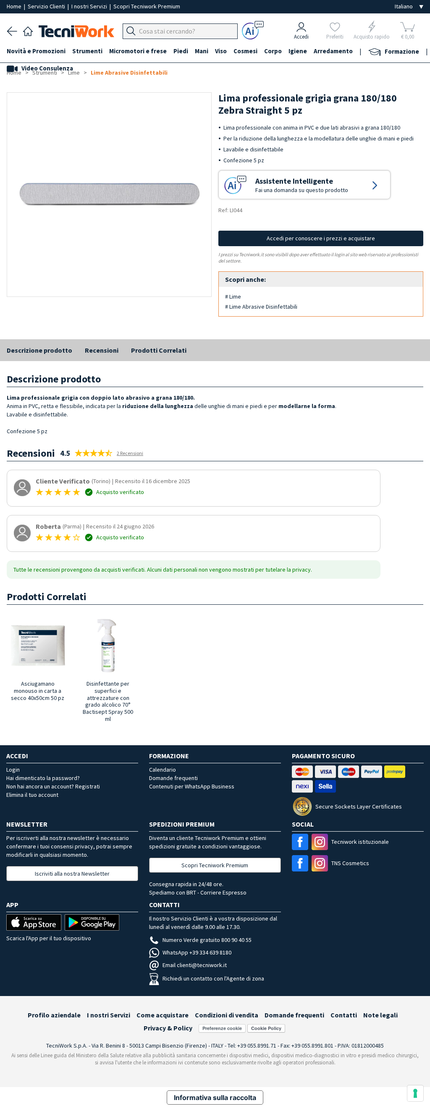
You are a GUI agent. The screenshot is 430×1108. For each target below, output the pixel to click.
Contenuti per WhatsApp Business (191, 786)
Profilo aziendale (54, 1015)
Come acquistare (162, 1015)
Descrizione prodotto (39, 350)
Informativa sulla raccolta (215, 1097)
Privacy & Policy (168, 1028)
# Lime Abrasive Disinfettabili (261, 306)
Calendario (162, 769)
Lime (74, 72)
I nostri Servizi (89, 6)
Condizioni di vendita (226, 1015)
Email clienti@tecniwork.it (195, 965)
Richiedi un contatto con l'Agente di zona (213, 978)
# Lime (233, 296)
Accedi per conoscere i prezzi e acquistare (321, 238)
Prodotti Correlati (158, 350)
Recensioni (101, 350)
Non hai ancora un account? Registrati (53, 786)
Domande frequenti (173, 778)
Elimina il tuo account (32, 794)
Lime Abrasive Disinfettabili (129, 72)
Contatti (343, 1015)
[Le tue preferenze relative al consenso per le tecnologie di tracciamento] (415, 1093)
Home (15, 6)
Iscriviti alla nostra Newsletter (72, 873)
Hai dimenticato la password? (43, 778)
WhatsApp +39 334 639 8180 (197, 952)
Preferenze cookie (222, 1028)
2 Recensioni (130, 453)
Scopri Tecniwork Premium (146, 6)
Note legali (380, 1015)
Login (13, 769)
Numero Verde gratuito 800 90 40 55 (207, 940)
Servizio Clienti (47, 6)
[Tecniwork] (28, 30)
